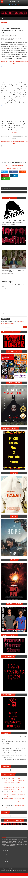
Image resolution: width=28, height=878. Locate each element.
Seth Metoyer (7, 798)
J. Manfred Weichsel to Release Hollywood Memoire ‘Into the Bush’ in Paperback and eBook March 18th (14, 787)
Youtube (6, 861)
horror (4, 38)
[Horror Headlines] (14, 235)
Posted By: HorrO (5, 35)
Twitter (5, 854)
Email (2, 308)
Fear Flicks (4, 36)
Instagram (6, 859)
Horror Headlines (6, 188)
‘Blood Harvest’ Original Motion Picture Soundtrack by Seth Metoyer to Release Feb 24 (15, 801)
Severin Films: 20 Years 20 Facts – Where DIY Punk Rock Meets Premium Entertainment (13, 221)
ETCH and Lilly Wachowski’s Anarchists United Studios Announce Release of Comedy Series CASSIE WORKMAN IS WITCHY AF (14, 755)
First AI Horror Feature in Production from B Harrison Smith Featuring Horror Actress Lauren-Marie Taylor (14, 780)
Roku (18, 38)
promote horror (14, 38)
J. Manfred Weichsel (8, 785)
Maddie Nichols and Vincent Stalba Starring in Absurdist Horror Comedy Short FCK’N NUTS (15, 794)
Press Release (3, 22)
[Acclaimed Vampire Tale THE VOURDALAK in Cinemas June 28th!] (14, 259)
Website (2, 313)
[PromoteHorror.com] (14, 13)
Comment (3, 288)
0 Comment (13, 35)
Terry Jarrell (6, 778)
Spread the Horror (9, 39)
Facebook (6, 856)
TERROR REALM (22, 192)
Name (2, 302)
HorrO (12, 224)
